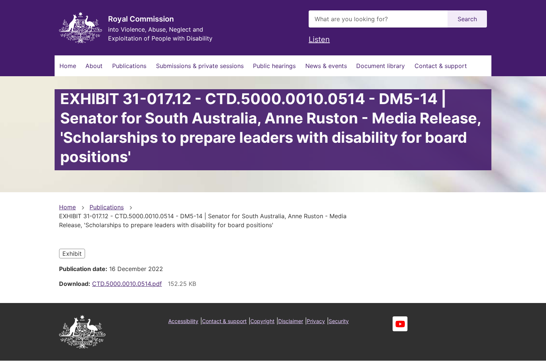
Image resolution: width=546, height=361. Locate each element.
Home (67, 66)
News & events (326, 66)
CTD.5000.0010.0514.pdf (127, 283)
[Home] (80, 27)
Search (467, 19)
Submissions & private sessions (200, 66)
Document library (380, 66)
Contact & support (441, 66)
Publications (129, 66)
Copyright (262, 321)
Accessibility (183, 321)
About (94, 66)
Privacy (316, 321)
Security (339, 321)
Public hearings (274, 66)
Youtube (400, 323)
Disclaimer (290, 321)
